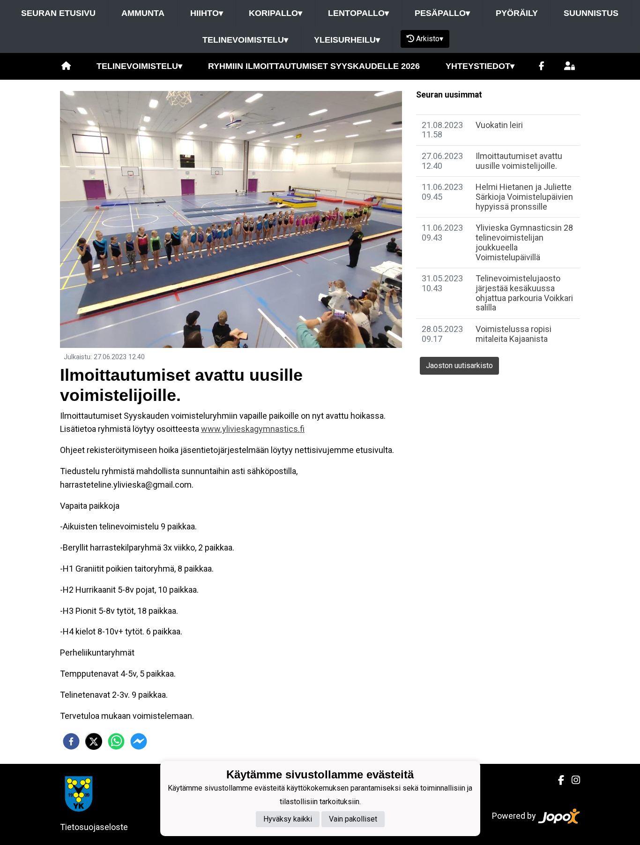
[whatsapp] (116, 741)
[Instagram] (572, 780)
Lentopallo (358, 13)
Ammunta (142, 13)
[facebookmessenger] (138, 741)
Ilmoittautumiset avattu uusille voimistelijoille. (519, 161)
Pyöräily (517, 13)
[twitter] (93, 741)
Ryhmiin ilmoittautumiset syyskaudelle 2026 (314, 66)
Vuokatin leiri (499, 125)
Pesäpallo (442, 13)
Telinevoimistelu (245, 40)
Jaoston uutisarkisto (459, 365)
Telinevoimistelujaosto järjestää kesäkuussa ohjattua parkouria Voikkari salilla (524, 292)
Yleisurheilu (347, 40)
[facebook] (71, 741)
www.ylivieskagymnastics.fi (253, 429)
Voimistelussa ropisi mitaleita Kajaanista (513, 334)
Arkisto (429, 38)
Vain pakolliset (353, 819)
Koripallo (275, 13)
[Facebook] (541, 66)
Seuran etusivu (58, 13)
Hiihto (206, 13)
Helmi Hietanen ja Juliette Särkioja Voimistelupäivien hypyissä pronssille (524, 196)
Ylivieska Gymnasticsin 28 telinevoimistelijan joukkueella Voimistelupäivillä (524, 242)
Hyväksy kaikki (287, 819)
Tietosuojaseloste (94, 827)
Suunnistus (591, 13)
